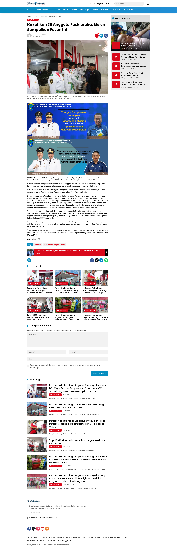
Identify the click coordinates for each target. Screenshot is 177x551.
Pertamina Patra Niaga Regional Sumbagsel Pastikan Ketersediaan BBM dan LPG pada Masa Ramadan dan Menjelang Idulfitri (67, 317)
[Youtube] (42, 529)
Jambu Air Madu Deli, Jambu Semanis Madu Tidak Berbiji (133, 55)
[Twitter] (97, 260)
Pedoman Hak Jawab (119, 537)
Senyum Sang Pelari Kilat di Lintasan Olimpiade (133, 74)
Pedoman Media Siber (97, 537)
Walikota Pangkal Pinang (55, 244)
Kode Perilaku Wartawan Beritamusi (69, 537)
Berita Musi (36, 35)
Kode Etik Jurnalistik (36, 540)
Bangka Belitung (33, 20)
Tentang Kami (33, 537)
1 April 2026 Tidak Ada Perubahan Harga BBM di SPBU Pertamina (38, 317)
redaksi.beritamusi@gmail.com (44, 518)
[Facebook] (92, 260)
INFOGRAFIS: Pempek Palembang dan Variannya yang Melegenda (133, 65)
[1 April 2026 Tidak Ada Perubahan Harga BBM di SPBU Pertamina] (40, 305)
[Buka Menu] (148, 3)
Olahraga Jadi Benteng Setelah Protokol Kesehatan (133, 83)
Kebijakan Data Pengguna (59, 540)
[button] (142, 4)
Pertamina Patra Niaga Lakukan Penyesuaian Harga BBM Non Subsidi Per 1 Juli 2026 (67, 290)
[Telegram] (101, 260)
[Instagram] (38, 529)
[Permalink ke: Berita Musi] (30, 35)
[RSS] (47, 529)
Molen (38, 244)
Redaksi (46, 537)
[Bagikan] (106, 36)
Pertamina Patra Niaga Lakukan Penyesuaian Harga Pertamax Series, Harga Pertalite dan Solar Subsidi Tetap (94, 290)
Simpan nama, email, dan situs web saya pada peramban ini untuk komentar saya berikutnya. (65, 366)
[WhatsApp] (106, 260)
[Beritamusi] (36, 3)
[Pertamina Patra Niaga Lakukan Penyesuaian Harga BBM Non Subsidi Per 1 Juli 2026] (67, 278)
